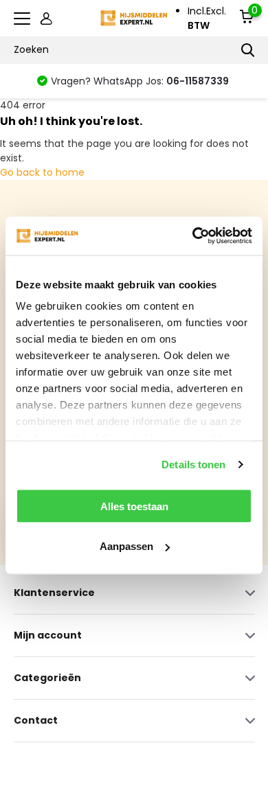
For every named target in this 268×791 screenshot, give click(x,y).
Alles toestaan (134, 506)
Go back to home (42, 172)
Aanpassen (126, 546)
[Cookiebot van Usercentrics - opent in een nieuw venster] (192, 236)
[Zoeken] (248, 50)
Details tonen (193, 464)
